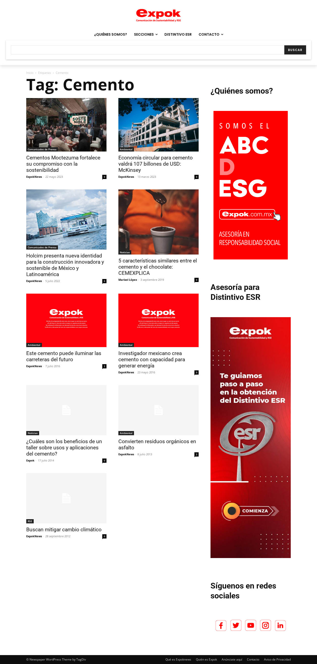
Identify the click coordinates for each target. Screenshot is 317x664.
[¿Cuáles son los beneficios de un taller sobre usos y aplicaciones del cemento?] (66, 410)
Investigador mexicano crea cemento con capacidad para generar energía (151, 359)
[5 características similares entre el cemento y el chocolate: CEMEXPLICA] (158, 222)
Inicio (29, 73)
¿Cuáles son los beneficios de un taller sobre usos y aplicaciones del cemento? (64, 447)
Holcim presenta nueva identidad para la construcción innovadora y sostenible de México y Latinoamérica (65, 265)
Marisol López (127, 279)
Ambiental (126, 149)
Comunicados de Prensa (42, 149)
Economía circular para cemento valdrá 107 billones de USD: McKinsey (155, 164)
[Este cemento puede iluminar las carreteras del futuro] (66, 320)
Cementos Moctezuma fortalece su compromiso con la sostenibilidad (63, 164)
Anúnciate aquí (232, 659)
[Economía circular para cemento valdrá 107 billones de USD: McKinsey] (158, 125)
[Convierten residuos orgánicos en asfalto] (158, 410)
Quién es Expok (206, 659)
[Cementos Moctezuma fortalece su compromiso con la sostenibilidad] (66, 125)
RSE (30, 521)
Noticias (125, 252)
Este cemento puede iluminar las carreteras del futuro (63, 356)
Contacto (253, 659)
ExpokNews (34, 177)
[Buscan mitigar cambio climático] (66, 498)
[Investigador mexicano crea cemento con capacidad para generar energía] (158, 320)
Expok (30, 460)
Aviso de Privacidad (277, 659)
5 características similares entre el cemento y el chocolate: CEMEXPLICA (157, 267)
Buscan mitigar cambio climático (64, 530)
